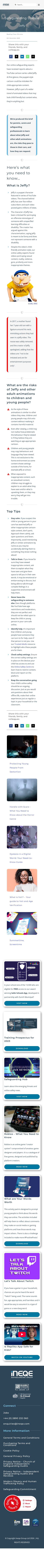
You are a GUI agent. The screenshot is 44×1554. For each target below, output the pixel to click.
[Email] (33, 56)
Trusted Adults (21, 644)
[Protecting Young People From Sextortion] (22, 746)
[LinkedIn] (22, 56)
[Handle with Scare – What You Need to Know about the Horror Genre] (22, 790)
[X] (16, 56)
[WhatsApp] (27, 56)
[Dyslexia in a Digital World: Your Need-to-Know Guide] (22, 837)
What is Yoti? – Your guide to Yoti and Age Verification (21, 901)
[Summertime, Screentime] (22, 923)
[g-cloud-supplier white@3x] (22, 1394)
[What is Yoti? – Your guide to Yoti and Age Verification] (22, 880)
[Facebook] (11, 56)
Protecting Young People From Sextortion (19, 767)
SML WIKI (33, 303)
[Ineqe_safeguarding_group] (6, 4)
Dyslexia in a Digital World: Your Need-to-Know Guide (21, 858)
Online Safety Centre (23, 667)
